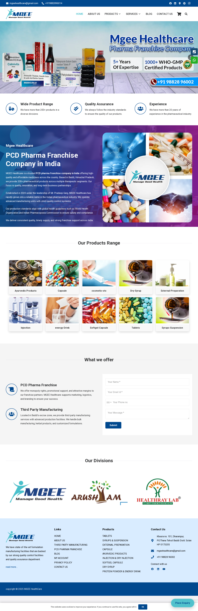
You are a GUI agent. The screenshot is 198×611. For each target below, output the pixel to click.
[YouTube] (165, 569)
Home (57, 536)
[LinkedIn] (176, 3)
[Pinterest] (185, 3)
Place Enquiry (182, 603)
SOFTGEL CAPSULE (112, 562)
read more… (12, 567)
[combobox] (109, 402)
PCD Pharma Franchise (68, 549)
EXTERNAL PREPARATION (115, 544)
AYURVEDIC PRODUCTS (114, 553)
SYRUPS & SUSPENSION (115, 540)
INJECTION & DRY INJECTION (117, 558)
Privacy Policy (63, 562)
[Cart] (179, 14)
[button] (186, 14)
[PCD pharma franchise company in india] (19, 14)
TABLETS (107, 536)
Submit (113, 425)
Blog (57, 553)
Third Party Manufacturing (70, 544)
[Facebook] (171, 3)
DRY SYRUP (108, 567)
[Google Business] (180, 3)
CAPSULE (107, 549)
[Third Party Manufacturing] (13, 414)
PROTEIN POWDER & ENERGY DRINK (121, 571)
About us (59, 540)
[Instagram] (190, 3)
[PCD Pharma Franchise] (13, 389)
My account (61, 558)
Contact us (61, 567)
